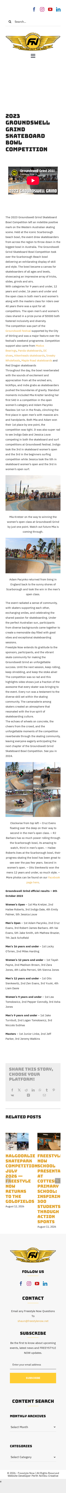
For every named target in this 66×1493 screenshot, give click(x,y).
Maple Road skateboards (36, 360)
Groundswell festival (18, 331)
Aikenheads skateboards (29, 355)
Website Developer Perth (23, 1475)
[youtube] (50, 9)
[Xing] (28, 1095)
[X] (19, 1090)
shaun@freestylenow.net (33, 1321)
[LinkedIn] (33, 1090)
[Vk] (12, 1095)
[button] (8, 1180)
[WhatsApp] (40, 1090)
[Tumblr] (46, 1090)
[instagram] (42, 9)
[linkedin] (58, 9)
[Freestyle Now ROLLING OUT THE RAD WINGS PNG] (33, 33)
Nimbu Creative (48, 1475)
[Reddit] (26, 1090)
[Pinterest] (53, 1090)
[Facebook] (12, 1090)
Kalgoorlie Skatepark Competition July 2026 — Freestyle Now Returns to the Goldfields (22, 1178)
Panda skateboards (30, 350)
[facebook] (34, 9)
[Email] (44, 1095)
